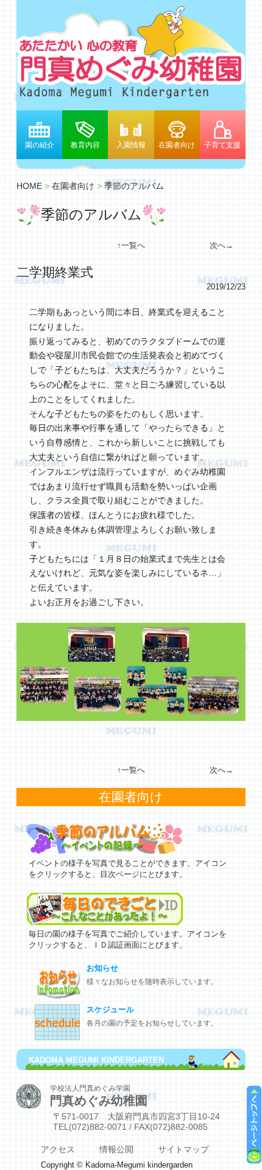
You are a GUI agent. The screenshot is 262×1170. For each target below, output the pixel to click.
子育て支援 (222, 145)
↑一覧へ (131, 245)
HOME (29, 186)
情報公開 (116, 1149)
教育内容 (85, 145)
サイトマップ (183, 1149)
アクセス (58, 1149)
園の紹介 (39, 145)
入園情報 (131, 145)
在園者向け (176, 145)
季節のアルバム (134, 186)
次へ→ (221, 245)
